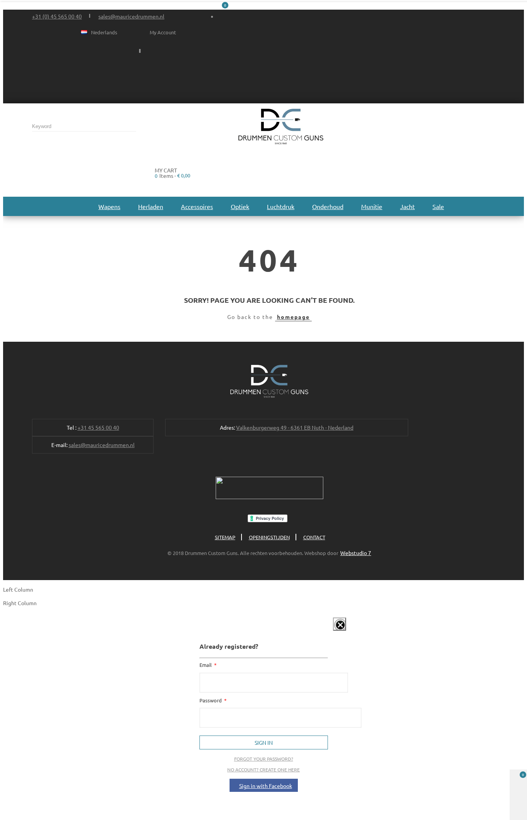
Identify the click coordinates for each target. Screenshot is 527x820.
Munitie (371, 206)
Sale (438, 206)
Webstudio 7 (355, 552)
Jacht (407, 206)
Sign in (264, 742)
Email (206, 664)
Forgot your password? (263, 759)
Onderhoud (327, 206)
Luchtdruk (280, 206)
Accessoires (197, 206)
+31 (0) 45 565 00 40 (57, 16)
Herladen (150, 206)
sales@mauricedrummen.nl (131, 16)
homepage (293, 316)
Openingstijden (269, 537)
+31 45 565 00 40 (98, 427)
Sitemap (225, 537)
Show (331, 631)
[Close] (339, 624)
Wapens (109, 206)
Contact (314, 537)
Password (211, 700)
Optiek (240, 206)
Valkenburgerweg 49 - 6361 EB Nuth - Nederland (294, 427)
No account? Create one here (263, 769)
